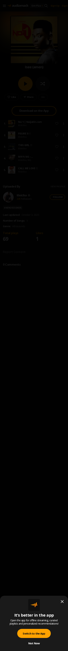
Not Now (34, 643)
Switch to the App (34, 633)
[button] (34, 325)
